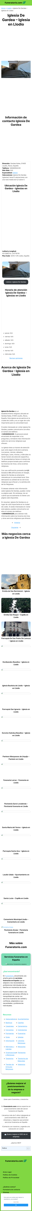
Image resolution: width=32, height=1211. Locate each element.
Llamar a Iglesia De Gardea (16, 282)
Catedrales (10, 1026)
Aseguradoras (11, 1019)
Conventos (10, 1030)
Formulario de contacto (11, 1189)
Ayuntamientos (23, 1019)
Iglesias (20, 1037)
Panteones (22, 1053)
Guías (8, 1037)
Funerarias (21, 1033)
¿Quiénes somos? (9, 1187)
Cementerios (22, 1026)
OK (16, 1205)
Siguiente (14, 527)
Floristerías (10, 1033)
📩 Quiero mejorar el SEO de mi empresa (16, 1135)
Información (10, 1041)
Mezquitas (21, 1047)
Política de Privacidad (11, 1177)
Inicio (3, 8)
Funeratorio (9, 976)
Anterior (17, 523)
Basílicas (9, 1023)
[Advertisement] (16, 44)
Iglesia (15, 173)
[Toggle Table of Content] (27, 1148)
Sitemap (6, 1192)
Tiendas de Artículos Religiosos (10, 1067)
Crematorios (22, 1030)
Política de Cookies (10, 1175)
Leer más (16, 1202)
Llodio (9, 8)
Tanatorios (9, 1059)
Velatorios (21, 1064)
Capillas (21, 1023)
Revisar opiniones (16, 358)
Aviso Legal (7, 1172)
